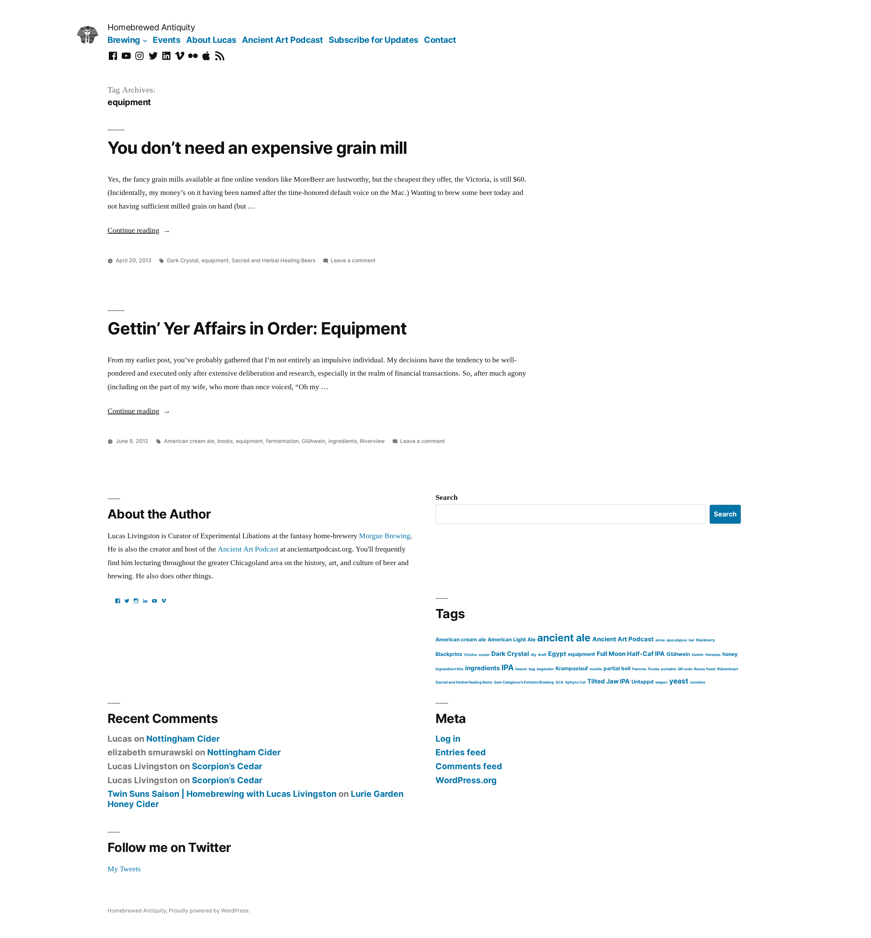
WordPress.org (466, 780)
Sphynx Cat (575, 682)
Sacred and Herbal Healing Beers (273, 260)
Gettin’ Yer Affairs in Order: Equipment (257, 328)
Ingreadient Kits (449, 669)
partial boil (617, 668)
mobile (596, 669)
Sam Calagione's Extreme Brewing (524, 682)
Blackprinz (449, 654)
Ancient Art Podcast (282, 40)
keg (532, 669)
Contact (440, 40)
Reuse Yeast (705, 669)
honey (730, 654)
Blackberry (705, 640)
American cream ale (189, 441)
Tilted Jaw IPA (608, 681)
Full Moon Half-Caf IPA (631, 653)
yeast (678, 681)
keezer (521, 669)
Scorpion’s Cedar (227, 766)
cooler (484, 655)
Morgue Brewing (384, 536)
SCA (559, 682)
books (225, 441)
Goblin (698, 655)
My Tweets (124, 869)
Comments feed (469, 766)
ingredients (342, 441)
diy (533, 655)
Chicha (470, 655)
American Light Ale (512, 639)
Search (447, 497)
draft (542, 655)
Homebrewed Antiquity (151, 27)
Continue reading (139, 230)
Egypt (557, 653)
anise (660, 640)
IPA (508, 667)
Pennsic (639, 669)
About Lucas (211, 40)
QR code (685, 669)
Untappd (642, 681)
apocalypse (677, 640)
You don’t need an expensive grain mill (257, 147)
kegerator (545, 669)
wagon (661, 682)
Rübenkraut (727, 669)
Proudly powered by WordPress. (209, 910)
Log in (448, 739)
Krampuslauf (572, 668)
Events (166, 40)
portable (668, 669)
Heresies (713, 655)
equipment (215, 260)
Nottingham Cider (183, 739)
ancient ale (564, 638)
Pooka (653, 669)
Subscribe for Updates (373, 40)
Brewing (124, 40)
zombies (697, 682)
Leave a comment (353, 260)
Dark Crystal (182, 260)
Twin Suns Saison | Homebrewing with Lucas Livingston (222, 794)
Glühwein (313, 441)
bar (691, 640)
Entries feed (461, 752)
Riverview (372, 441)
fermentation (282, 441)
